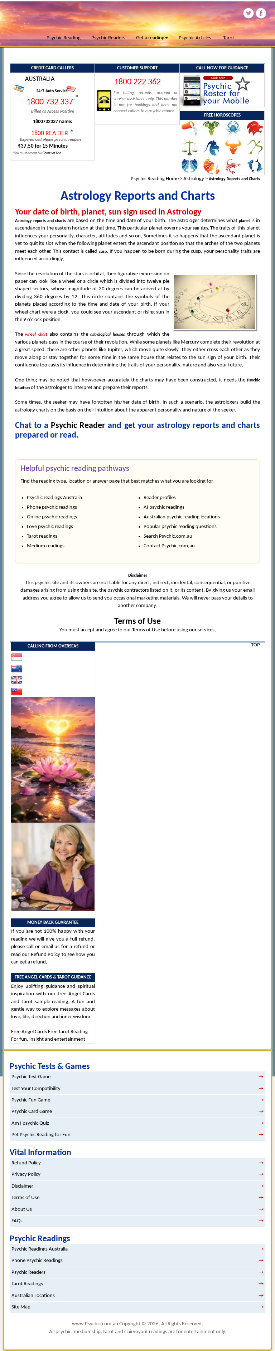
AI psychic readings (164, 507)
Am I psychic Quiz (30, 1123)
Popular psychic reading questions (180, 526)
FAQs (17, 1221)
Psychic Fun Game (30, 1100)
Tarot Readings (27, 1284)
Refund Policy (45, 954)
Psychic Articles (195, 38)
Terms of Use (137, 621)
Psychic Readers (108, 38)
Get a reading (150, 38)
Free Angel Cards (29, 1032)
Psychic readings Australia (54, 498)
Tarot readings (42, 536)
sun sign (200, 228)
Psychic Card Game (31, 1111)
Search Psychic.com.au (168, 536)
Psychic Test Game (30, 1077)
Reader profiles (160, 498)
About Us (21, 1209)
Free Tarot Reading (68, 1032)
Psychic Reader (78, 425)
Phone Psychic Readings (37, 1260)
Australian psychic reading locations (182, 517)
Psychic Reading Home (155, 179)
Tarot (228, 38)
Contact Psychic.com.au (169, 546)
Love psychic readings (50, 526)
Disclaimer (22, 1186)
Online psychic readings (52, 517)
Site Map (20, 1307)
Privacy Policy (25, 1174)
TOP (255, 645)
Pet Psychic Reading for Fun (41, 1135)
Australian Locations (33, 1295)
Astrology (193, 179)
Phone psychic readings (52, 507)
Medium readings (45, 546)
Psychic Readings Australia (39, 1249)
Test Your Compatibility (36, 1088)
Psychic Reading (64, 38)
